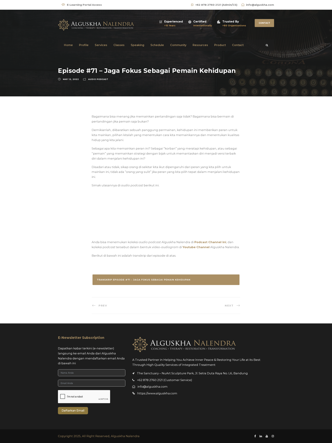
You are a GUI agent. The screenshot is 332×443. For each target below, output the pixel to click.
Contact (264, 23)
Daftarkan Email (73, 410)
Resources (200, 45)
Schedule (157, 45)
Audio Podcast (98, 79)
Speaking (137, 45)
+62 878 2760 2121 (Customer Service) (164, 380)
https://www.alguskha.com (157, 393)
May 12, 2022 (71, 79)
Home (68, 45)
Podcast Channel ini (210, 242)
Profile (84, 45)
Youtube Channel (196, 247)
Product (220, 45)
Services (101, 45)
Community (178, 45)
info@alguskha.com (152, 386)
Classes (118, 45)
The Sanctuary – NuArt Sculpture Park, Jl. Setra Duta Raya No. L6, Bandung (192, 373)
